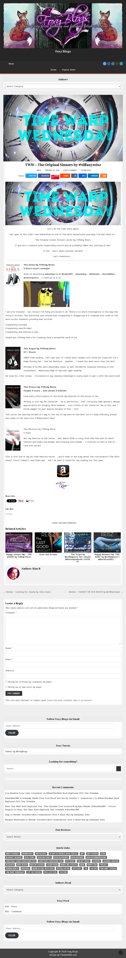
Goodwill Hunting (110, 861)
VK (75, 175)
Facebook (45, 175)
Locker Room (52, 864)
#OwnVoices (27, 853)
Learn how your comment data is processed (69, 700)
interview (10, 864)
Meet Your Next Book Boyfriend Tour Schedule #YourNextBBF (48, 809)
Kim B (39, 170)
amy (82, 853)
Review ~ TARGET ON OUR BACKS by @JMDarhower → (96, 592)
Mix (104, 175)
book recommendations (96, 857)
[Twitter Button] (104, 63)
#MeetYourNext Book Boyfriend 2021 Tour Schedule (72, 793)
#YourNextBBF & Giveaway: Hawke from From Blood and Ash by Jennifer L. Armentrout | (49, 798)
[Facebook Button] (108, 63)
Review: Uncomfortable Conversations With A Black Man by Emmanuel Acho (51, 814)
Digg (84, 175)
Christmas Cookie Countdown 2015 (21, 861)
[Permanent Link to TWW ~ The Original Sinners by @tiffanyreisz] (63, 128)
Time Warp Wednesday (67, 523)
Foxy (7, 814)
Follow (11, 732)
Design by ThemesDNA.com (63, 954)
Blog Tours (30, 857)
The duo (93, 868)
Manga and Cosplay (69, 864)
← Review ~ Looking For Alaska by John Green (27, 592)
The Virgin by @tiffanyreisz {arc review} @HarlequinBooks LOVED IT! (78, 558)
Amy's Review (92, 853)
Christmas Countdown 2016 (51, 861)
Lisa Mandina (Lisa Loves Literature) (23, 793)
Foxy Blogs (63, 51)
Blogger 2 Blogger (14, 857)
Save (56, 176)
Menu (11, 63)
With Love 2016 (50, 872)
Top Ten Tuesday (34, 872)
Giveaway (96, 861)
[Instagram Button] (113, 63)
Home (53, 69)
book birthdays (44, 857)
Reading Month (12, 868)
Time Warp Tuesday (108, 868)
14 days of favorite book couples (63, 853)
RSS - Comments (13, 911)
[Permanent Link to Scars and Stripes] (48, 542)
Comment (10, 612)
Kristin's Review (37, 864)
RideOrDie (25, 868)
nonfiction (92, 864)
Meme (82, 864)
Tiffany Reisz (86, 170)
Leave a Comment (70, 170)
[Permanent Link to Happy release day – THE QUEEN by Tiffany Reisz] (18, 542)
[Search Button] (121, 63)
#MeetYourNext (12, 853)
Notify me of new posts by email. (25, 687)
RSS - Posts (11, 906)
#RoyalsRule (41, 853)
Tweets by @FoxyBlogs (16, 751)
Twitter (32, 175)
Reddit (66, 175)
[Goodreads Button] (117, 63)
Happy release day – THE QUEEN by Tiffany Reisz (19, 555)
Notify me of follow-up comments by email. (30, 681)
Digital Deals (68, 69)
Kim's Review (22, 864)
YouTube (63, 872)
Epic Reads (70, 861)
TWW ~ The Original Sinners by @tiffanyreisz (63, 164)
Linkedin (94, 175)
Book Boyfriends (61, 857)
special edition (63, 868)
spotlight (77, 868)
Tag (85, 868)
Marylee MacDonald (15, 819)
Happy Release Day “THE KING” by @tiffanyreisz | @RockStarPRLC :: (107, 557)
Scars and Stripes (48, 554)
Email (8, 659)
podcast (103, 864)
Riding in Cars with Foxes (43, 868)
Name (8, 648)
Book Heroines (77, 857)
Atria (103, 853)
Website (9, 670)
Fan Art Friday (84, 861)
